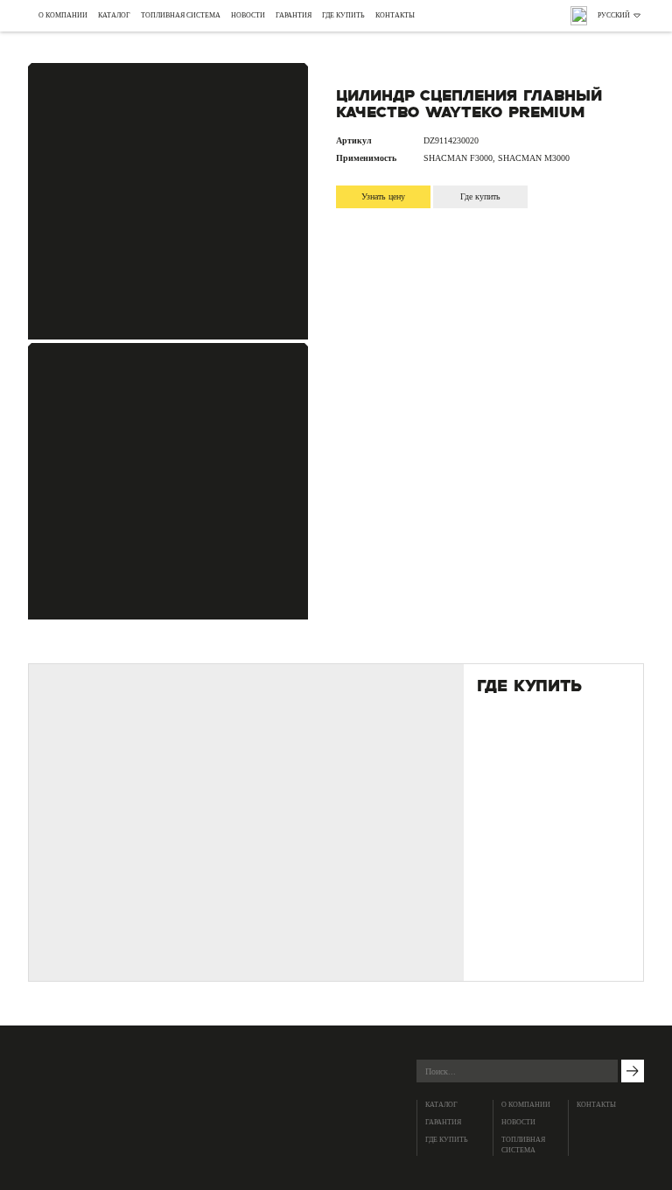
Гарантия (294, 15)
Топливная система (180, 15)
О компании (63, 15)
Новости (248, 15)
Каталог (114, 15)
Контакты (395, 15)
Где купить (343, 15)
